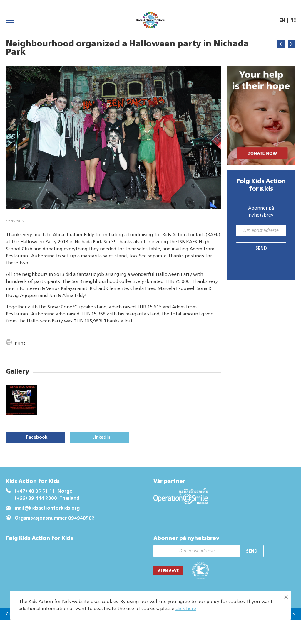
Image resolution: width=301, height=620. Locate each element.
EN (282, 20)
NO (293, 20)
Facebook (36, 437)
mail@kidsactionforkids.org (47, 508)
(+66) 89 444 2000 (36, 498)
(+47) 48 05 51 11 (35, 491)
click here (185, 609)
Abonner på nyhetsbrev (261, 212)
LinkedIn (101, 437)
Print (20, 343)
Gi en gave (168, 571)
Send (261, 248)
